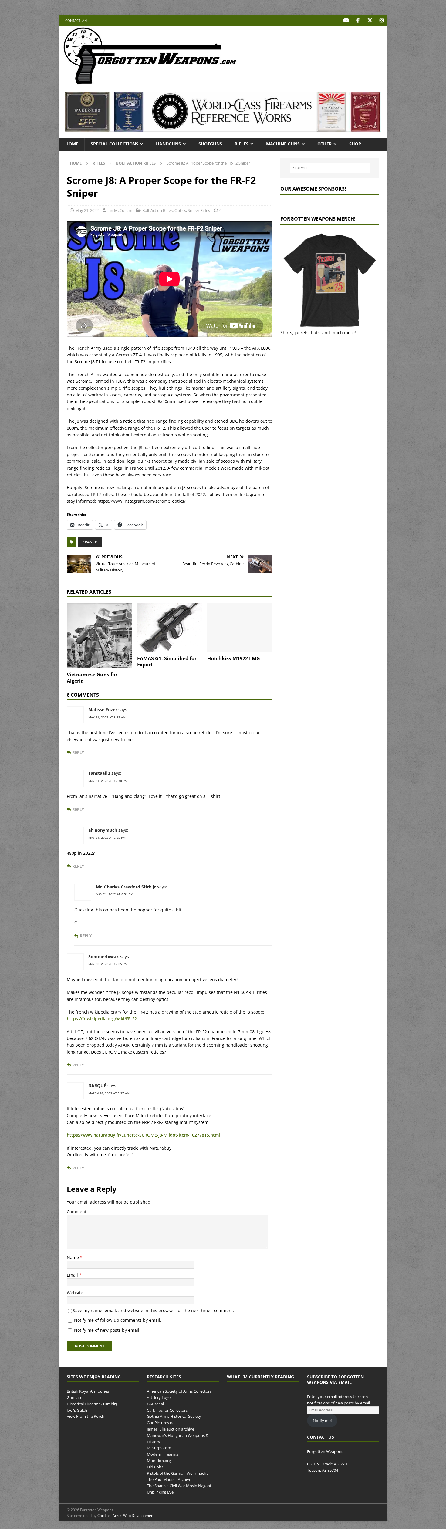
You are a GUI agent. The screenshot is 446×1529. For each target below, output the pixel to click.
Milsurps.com (159, 1448)
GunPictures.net (161, 1422)
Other (324, 144)
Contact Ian (76, 20)
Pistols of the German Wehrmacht (177, 1473)
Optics (180, 210)
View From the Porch (85, 1416)
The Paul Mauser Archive (169, 1479)
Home (71, 144)
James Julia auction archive (170, 1429)
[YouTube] (346, 20)
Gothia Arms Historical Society (174, 1416)
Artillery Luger (159, 1397)
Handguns (168, 144)
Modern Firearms (162, 1454)
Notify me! (322, 1420)
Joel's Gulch (77, 1410)
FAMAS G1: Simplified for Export (167, 661)
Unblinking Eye (160, 1492)
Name (73, 1257)
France (90, 542)
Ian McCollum (119, 210)
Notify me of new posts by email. (107, 1330)
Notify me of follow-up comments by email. (117, 1320)
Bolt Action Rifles (157, 210)
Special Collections (114, 144)
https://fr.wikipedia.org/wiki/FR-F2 (102, 1018)
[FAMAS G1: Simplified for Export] (169, 627)
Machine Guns (283, 144)
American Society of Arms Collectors (179, 1391)
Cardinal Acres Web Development (125, 1515)
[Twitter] (369, 20)
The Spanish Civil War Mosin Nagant (179, 1485)
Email (73, 1275)
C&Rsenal (155, 1404)
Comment (76, 1211)
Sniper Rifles (199, 210)
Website (75, 1292)
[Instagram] (381, 20)
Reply (78, 753)
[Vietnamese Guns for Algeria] (99, 635)
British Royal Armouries (88, 1391)
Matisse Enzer (102, 709)
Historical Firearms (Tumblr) (92, 1404)
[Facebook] (358, 20)
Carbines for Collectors (167, 1410)
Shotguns (210, 144)
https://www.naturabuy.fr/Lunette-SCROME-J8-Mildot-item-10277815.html (143, 1135)
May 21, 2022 (87, 210)
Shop (355, 144)
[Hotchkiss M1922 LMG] (239, 627)
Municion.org (159, 1460)
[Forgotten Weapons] (150, 83)
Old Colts (155, 1467)
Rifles (241, 144)
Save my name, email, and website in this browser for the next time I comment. (153, 1310)
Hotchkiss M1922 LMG (233, 658)
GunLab (74, 1397)
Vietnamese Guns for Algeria (92, 677)
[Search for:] (329, 168)
